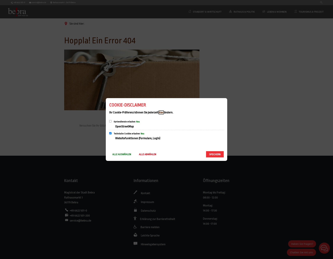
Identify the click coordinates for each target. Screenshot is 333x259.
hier (161, 112)
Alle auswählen (121, 154)
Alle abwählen (147, 154)
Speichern (215, 154)
